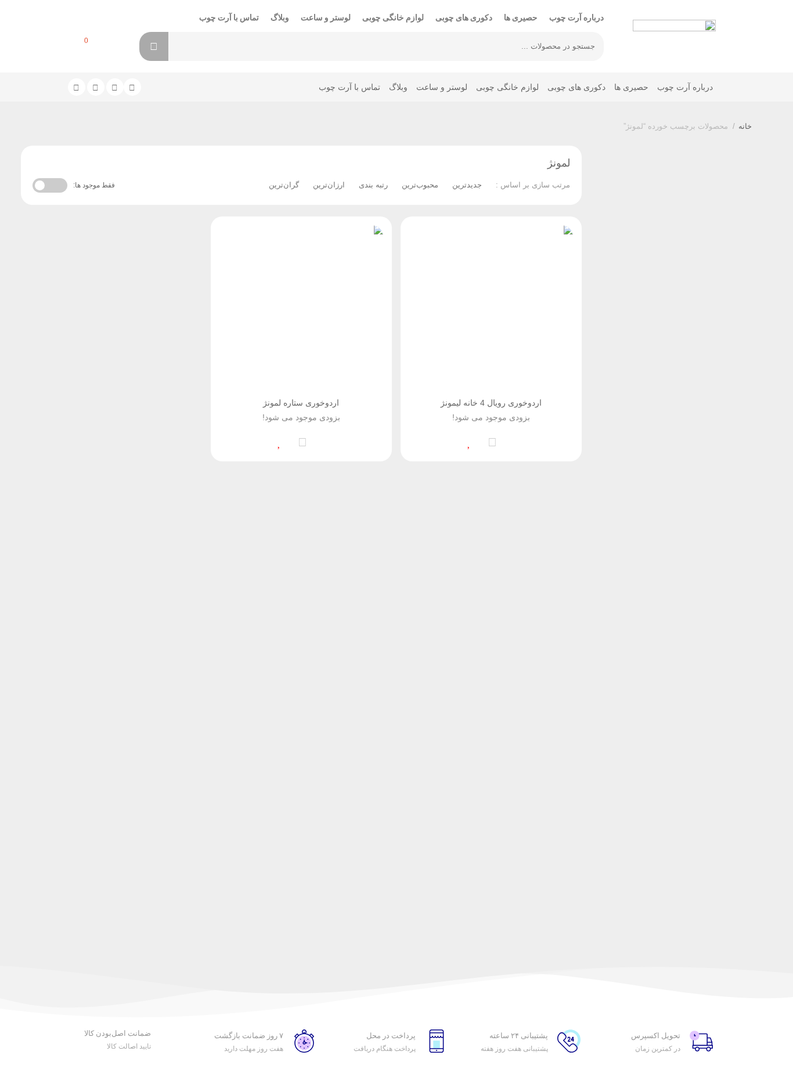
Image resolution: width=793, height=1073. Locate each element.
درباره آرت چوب (576, 17)
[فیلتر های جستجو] (185, 46)
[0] (73, 48)
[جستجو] (153, 46)
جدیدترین (467, 184)
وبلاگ (280, 17)
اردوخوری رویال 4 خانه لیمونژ (491, 402)
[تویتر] (132, 87)
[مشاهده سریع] (515, 440)
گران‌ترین (284, 184)
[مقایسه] (492, 440)
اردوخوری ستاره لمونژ (301, 402)
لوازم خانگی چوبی (393, 17)
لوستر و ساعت (326, 17)
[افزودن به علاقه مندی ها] (469, 440)
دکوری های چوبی (463, 17)
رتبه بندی (373, 184)
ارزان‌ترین (329, 184)
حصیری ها (521, 17)
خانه (745, 126)
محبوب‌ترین (420, 184)
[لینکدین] (115, 87)
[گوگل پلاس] (95, 87)
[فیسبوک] (76, 87)
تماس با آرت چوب (229, 17)
